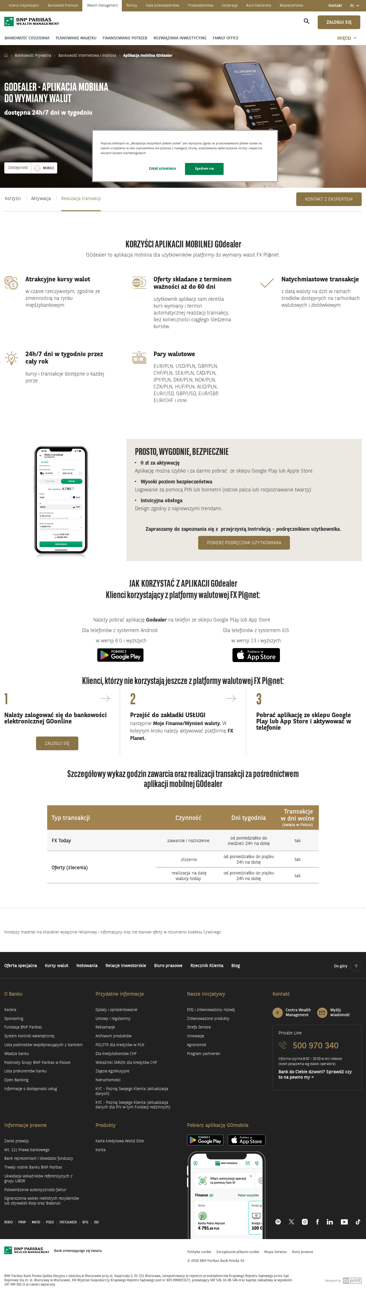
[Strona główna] (7, 56)
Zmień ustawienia (162, 168)
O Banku (13, 994)
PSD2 (50, 1222)
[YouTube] (344, 1218)
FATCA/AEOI (68, 1222)
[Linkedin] (330, 1218)
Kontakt (335, 6)
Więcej (344, 38)
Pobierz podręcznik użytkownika (248, 542)
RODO (8, 1222)
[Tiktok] (356, 1218)
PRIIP (22, 1222)
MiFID (36, 1222)
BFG (85, 1222)
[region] (185, 156)
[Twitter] (291, 1218)
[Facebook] (317, 1218)
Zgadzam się (204, 168)
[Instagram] (305, 1218)
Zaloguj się (339, 22)
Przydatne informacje (120, 994)
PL (356, 7)
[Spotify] (280, 1218)
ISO (96, 1222)
